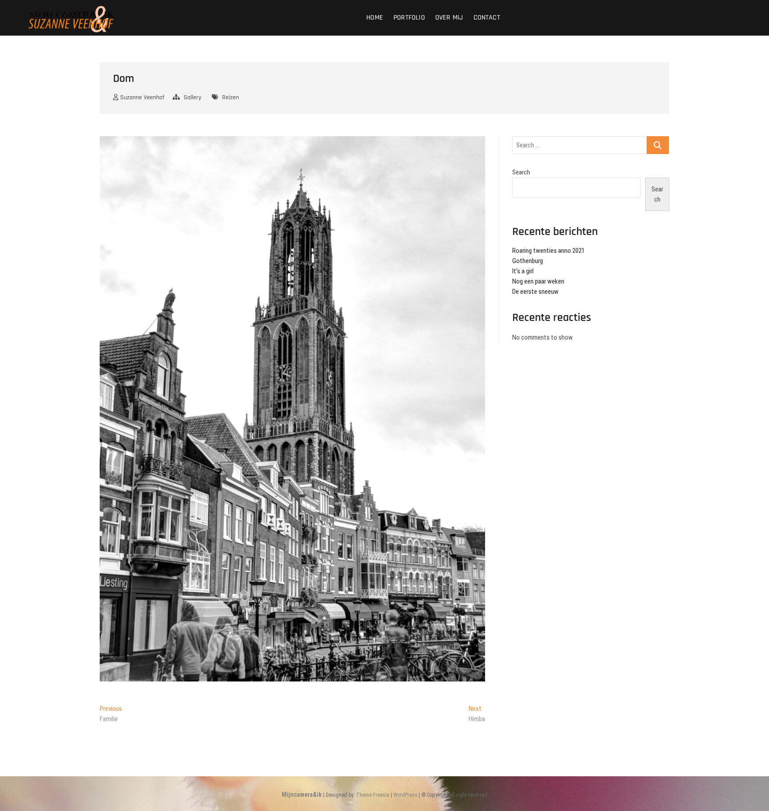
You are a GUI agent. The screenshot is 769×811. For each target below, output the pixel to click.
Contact (487, 17)
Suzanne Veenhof (141, 97)
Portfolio (409, 17)
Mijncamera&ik (302, 794)
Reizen (230, 97)
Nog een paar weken (538, 281)
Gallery (192, 97)
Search (521, 172)
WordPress (405, 795)
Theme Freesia (372, 795)
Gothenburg (527, 261)
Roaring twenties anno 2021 (548, 251)
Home (374, 17)
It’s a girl (523, 271)
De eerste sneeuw (535, 292)
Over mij (449, 17)
